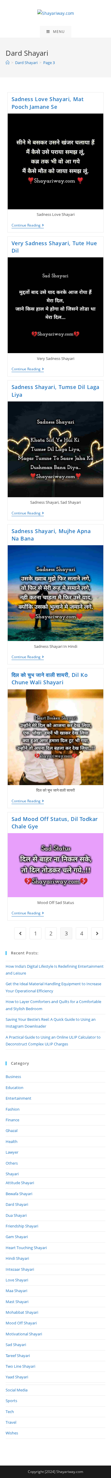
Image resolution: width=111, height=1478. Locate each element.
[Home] (7, 62)
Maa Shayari (16, 1290)
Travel (11, 1422)
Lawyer (12, 1152)
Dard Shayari (17, 1204)
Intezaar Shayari (20, 1269)
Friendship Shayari (22, 1226)
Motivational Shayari (24, 1334)
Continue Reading (28, 225)
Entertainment (18, 1098)
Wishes (12, 1433)
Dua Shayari (16, 1215)
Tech (10, 1411)
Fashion (13, 1109)
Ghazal (11, 1130)
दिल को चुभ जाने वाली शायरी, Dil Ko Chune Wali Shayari (50, 678)
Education (14, 1087)
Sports (11, 1400)
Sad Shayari (16, 1344)
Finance (12, 1120)
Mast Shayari (17, 1301)
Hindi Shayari (17, 1258)
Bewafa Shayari (19, 1193)
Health (11, 1141)
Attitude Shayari (20, 1182)
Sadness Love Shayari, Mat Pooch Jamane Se (48, 102)
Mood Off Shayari (21, 1323)
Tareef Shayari (18, 1355)
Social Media (17, 1390)
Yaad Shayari (17, 1377)
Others (12, 1163)
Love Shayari (17, 1280)
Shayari (12, 1173)
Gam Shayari (17, 1236)
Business (13, 1076)
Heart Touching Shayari (26, 1247)
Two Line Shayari (20, 1366)
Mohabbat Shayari (22, 1312)
